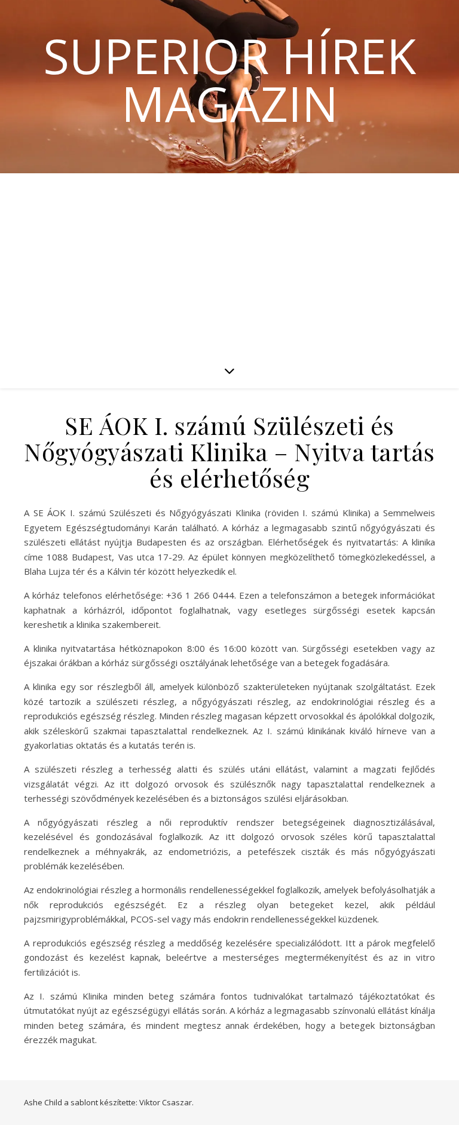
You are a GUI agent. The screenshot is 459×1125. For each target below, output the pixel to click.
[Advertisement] (229, 263)
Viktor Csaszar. (166, 1102)
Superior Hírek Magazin (229, 79)
